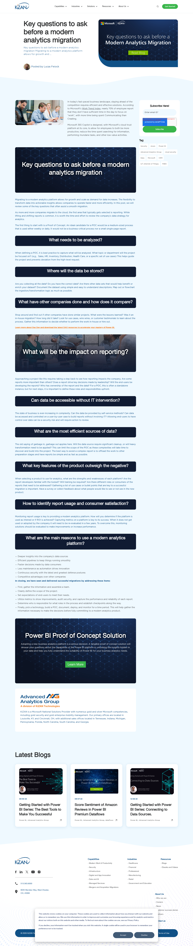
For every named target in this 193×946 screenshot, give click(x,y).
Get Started (170, 6)
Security (144, 146)
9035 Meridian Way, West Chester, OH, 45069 (35, 891)
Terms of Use (163, 933)
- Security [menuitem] (92, 867)
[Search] (157, 6)
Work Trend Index (91, 109)
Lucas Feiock (51, 67)
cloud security (170, 152)
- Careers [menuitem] (159, 902)
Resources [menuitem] (166, 859)
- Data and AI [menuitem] (93, 879)
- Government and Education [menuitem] (139, 883)
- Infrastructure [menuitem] (94, 871)
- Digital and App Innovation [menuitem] (99, 875)
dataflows (109, 820)
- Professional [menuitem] (133, 871)
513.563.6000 (26, 883)
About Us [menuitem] (159, 894)
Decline (144, 935)
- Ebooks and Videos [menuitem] (169, 867)
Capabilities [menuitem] (93, 859)
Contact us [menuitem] (160, 921)
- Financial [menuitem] (131, 867)
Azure (153, 146)
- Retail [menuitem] (130, 879)
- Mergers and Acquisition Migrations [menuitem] (103, 887)
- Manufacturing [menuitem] (134, 875)
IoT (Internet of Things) (150, 164)
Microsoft (151, 158)
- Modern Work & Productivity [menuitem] (100, 863)
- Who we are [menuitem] (160, 898)
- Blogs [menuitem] (164, 863)
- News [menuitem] (158, 906)
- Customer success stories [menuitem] (166, 910)
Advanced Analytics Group (151, 152)
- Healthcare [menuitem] (132, 863)
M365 (164, 164)
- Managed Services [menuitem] (96, 883)
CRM (160, 158)
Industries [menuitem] (132, 859)
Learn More (76, 664)
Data (142, 158)
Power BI (162, 146)
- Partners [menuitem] (159, 914)
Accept (123, 935)
